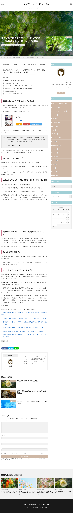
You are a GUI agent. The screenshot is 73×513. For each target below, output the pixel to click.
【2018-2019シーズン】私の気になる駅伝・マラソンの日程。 (32, 402)
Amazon (19, 124)
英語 (54, 118)
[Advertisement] (36, 21)
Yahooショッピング (36, 124)
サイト (2, 447)
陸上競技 (21, 45)
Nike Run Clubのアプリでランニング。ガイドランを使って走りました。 (9, 492)
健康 (54, 168)
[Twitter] (11, 348)
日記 (54, 141)
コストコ (55, 152)
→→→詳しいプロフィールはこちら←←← (30, 363)
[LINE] (16, 348)
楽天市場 (26, 124)
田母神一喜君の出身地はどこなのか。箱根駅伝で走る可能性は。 (32, 392)
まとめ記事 (55, 122)
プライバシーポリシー (43, 504)
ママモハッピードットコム (41, 507)
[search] (70, 196)
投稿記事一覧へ (61, 92)
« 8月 (53, 226)
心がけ (54, 175)
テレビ (54, 171)
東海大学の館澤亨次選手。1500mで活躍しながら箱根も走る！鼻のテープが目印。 (29, 57)
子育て (54, 160)
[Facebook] (4, 348)
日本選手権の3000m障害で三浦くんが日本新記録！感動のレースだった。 (45, 492)
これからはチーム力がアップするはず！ (13, 93)
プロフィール (32, 8)
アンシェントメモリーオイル (59, 111)
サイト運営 (55, 107)
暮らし (54, 126)
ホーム (26, 504)
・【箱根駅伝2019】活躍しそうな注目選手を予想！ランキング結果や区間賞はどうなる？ (24, 318)
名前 (3, 435)
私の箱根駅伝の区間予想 (9, 91)
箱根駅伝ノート (20, 117)
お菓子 (54, 156)
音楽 (54, 130)
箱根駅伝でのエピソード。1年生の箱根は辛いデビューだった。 (18, 88)
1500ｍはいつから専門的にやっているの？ (13, 80)
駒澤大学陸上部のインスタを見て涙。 (28, 381)
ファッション (56, 137)
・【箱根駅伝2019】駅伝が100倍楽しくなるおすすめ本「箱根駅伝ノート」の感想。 (23, 331)
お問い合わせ (39, 8)
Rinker (21, 120)
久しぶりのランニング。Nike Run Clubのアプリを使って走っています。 (27, 492)
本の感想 (55, 149)
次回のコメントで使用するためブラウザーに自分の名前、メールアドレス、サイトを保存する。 (24, 453)
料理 (54, 164)
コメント (4, 420)
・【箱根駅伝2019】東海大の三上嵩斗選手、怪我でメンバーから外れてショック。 (22, 327)
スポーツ (55, 114)
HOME (4, 57)
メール (3, 441)
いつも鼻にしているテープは (10, 83)
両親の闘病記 (56, 145)
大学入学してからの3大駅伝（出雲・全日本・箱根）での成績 (17, 85)
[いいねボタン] (3, 341)
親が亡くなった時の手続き (59, 103)
